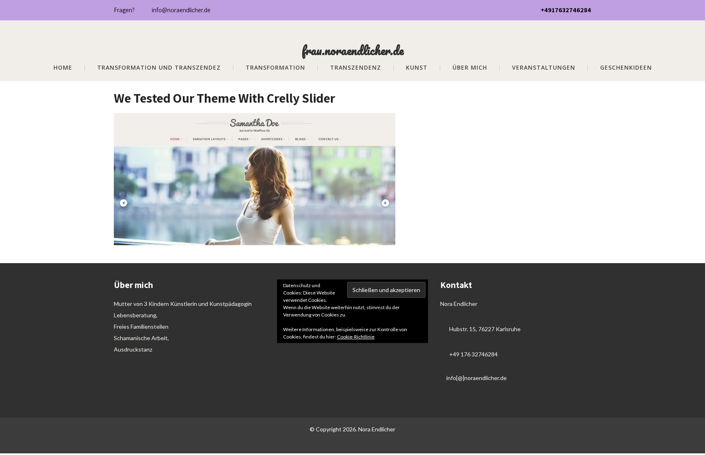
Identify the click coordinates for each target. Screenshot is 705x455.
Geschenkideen (626, 67)
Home (62, 67)
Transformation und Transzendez (159, 67)
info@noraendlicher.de (181, 10)
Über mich (469, 67)
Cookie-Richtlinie (356, 337)
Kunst (417, 67)
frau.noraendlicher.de (352, 50)
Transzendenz (355, 67)
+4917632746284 (566, 10)
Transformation (275, 67)
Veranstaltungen (543, 67)
